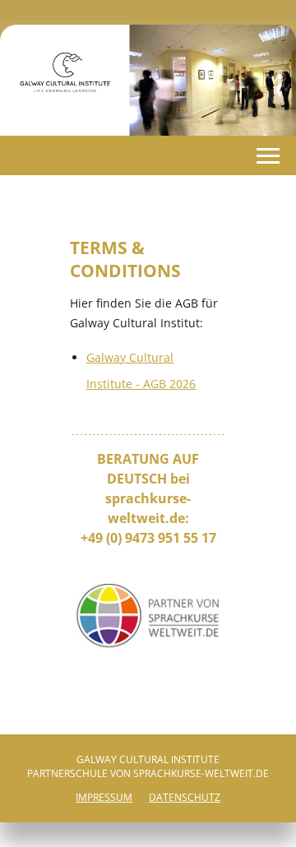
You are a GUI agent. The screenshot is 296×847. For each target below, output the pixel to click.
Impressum (104, 797)
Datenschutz (184, 797)
